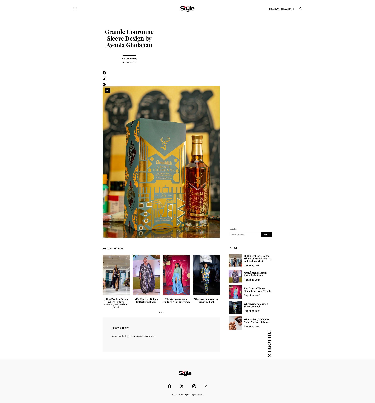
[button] (159, 312)
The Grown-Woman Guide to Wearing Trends (146, 300)
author (131, 58)
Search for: (233, 229)
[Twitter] (182, 385)
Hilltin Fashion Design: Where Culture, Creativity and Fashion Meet (258, 258)
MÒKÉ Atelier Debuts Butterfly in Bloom (116, 300)
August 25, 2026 (252, 265)
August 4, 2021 (129, 62)
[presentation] (108, 284)
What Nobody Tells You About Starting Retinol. (206, 300)
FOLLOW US (269, 343)
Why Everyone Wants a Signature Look (176, 300)
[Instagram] (194, 385)
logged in (130, 336)
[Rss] (206, 385)
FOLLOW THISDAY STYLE (281, 8)
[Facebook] (169, 385)
